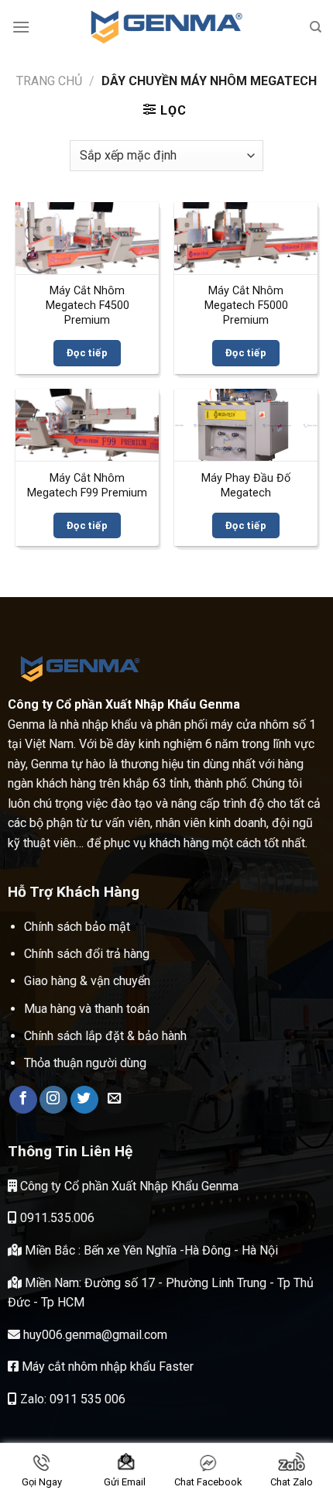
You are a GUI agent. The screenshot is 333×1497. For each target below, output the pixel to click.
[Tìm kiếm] (315, 27)
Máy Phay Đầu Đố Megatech (245, 486)
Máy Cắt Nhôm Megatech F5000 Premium (246, 305)
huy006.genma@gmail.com (93, 1334)
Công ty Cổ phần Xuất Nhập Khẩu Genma (128, 1186)
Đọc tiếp (87, 353)
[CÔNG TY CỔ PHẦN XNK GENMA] (166, 27)
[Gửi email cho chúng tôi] (115, 1100)
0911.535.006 (55, 1217)
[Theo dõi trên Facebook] (23, 1100)
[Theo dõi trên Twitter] (84, 1100)
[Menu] (21, 27)
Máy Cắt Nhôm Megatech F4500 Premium (87, 305)
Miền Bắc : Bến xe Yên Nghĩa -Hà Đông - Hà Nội (150, 1250)
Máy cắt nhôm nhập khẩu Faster (106, 1366)
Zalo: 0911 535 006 (71, 1399)
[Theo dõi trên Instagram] (53, 1100)
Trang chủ (49, 81)
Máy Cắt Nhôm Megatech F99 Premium (87, 486)
